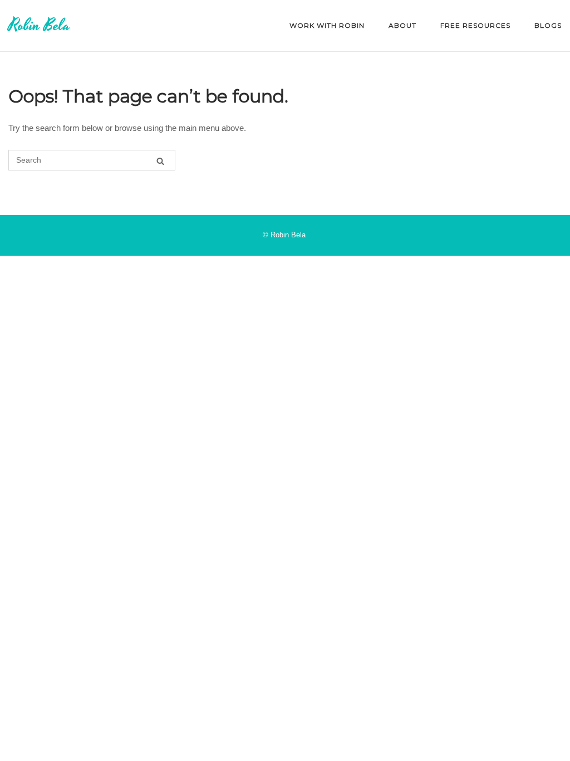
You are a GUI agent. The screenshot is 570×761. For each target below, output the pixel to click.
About (402, 25)
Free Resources (475, 25)
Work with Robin (327, 25)
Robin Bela (39, 25)
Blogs (548, 25)
